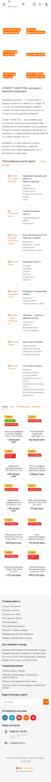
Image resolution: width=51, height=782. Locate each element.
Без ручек (27, 266)
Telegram (12, 717)
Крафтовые (28, 242)
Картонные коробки (31, 349)
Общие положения (11, 606)
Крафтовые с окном (31, 245)
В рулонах (27, 298)
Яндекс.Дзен (33, 717)
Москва (6, 650)
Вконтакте (5, 717)
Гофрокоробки (29, 346)
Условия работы (11, 601)
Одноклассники (26, 717)
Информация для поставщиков (17, 634)
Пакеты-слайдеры (31, 330)
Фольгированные (30, 328)
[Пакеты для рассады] (13, 68)
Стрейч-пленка (29, 191)
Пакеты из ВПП (29, 301)
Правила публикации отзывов (17, 638)
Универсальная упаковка (33, 389)
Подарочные (28, 277)
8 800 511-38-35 (17, 731)
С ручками (27, 268)
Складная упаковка (31, 354)
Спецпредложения (12, 665)
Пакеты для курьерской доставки (19, 681)
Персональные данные (13, 626)
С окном (26, 271)
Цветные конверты (31, 372)
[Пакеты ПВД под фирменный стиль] (37, 68)
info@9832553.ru (17, 743)
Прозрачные (28, 322)
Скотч (25, 200)
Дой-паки (27, 274)
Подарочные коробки (32, 351)
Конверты (27, 370)
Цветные (26, 280)
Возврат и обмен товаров (15, 630)
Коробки (26, 185)
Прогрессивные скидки (13, 671)
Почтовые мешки (30, 375)
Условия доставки (11, 614)
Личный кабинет (10, 622)
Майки (25, 221)
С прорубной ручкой (31, 218)
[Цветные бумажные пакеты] (37, 23)
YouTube (19, 717)
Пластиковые (29, 247)
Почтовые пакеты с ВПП (33, 304)
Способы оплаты (10, 610)
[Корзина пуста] (40, 4)
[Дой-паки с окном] (37, 46)
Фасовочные (28, 223)
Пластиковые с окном (32, 250)
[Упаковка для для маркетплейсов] (13, 23)
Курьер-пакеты (29, 188)
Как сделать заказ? (12, 618)
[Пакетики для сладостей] (13, 46)
